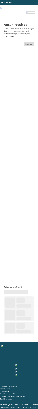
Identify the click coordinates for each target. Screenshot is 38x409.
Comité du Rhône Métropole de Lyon (12, 396)
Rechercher (29, 44)
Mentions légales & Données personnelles (14, 405)
